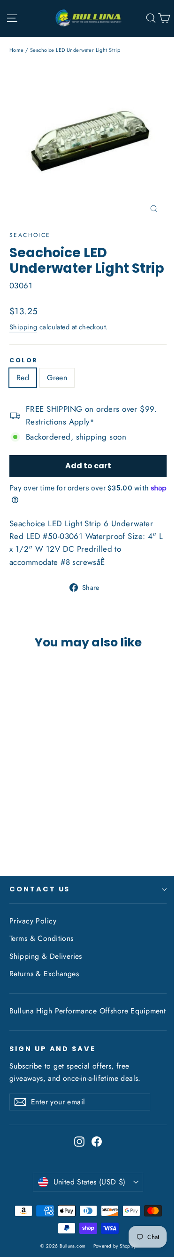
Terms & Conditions (41, 938)
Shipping (23, 327)
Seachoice (30, 235)
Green (57, 377)
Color (23, 360)
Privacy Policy (32, 920)
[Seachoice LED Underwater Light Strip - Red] (14, 829)
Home (16, 50)
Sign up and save (52, 1048)
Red (22, 377)
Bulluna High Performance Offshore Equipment (87, 1010)
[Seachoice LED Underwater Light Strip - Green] (25, 829)
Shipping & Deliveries (45, 956)
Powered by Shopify (114, 1245)
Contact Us (39, 889)
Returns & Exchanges (44, 973)
